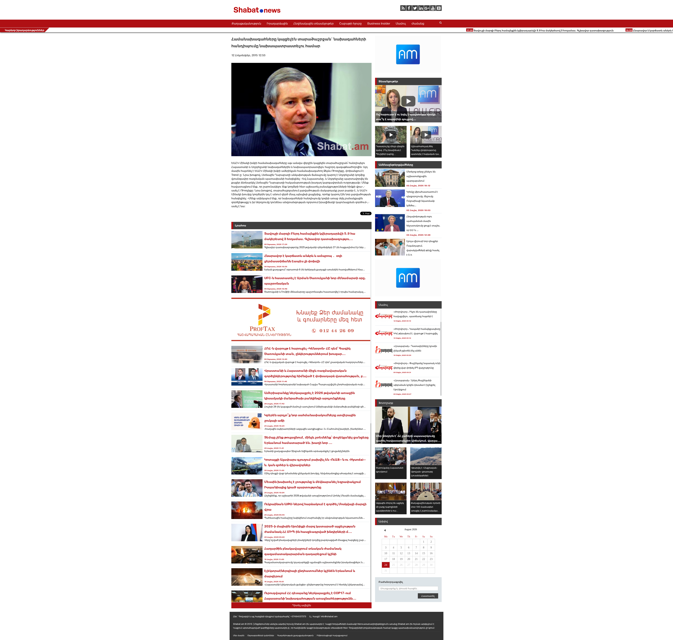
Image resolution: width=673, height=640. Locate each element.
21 (416, 559)
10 (385, 553)
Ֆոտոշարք (386, 403)
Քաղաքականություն (246, 23)
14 (416, 553)
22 (423, 559)
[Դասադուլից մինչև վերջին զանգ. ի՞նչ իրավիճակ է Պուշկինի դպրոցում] (391, 135)
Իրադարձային (277, 23)
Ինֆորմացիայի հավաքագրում (332, 635)
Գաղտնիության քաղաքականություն (295, 635)
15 (423, 553)
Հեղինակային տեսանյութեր (313, 23)
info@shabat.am (329, 616)
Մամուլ (401, 23)
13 (408, 553)
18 (393, 559)
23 (431, 559)
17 (385, 559)
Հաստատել (428, 596)
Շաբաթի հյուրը (350, 23)
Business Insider (378, 23)
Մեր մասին (238, 635)
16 (431, 553)
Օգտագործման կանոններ (260, 635)
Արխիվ (383, 521)
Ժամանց (418, 23)
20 (408, 559)
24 (385, 564)
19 (401, 559)
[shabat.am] (257, 13)
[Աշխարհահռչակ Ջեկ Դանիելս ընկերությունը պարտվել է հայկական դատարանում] (426, 135)
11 (393, 553)
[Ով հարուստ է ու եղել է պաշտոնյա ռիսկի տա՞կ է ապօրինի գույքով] (408, 103)
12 (401, 553)
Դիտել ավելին (301, 605)
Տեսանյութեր (388, 81)
